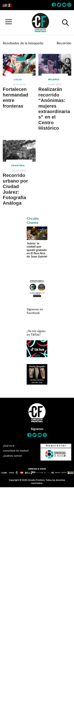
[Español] (9, 5)
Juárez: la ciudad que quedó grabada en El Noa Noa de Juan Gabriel (37, 250)
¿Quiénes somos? (12, 455)
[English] (5, 5)
